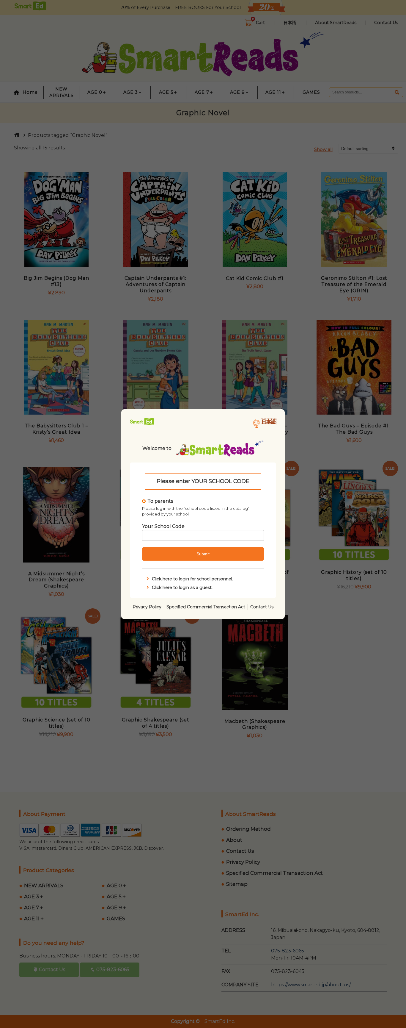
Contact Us (261, 606)
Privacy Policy (147, 606)
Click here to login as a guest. (182, 587)
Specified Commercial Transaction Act (205, 606)
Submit (203, 554)
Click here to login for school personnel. (192, 579)
